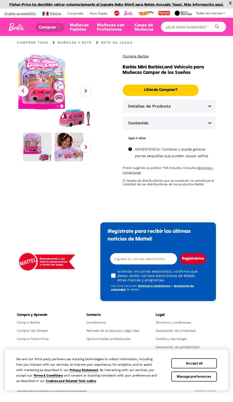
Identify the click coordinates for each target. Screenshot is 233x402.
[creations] (183, 13)
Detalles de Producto (149, 106)
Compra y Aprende (32, 315)
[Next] (85, 91)
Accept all (194, 363)
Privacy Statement (84, 370)
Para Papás (98, 13)
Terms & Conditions (48, 375)
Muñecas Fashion (79, 27)
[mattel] (117, 13)
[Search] (216, 26)
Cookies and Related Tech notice (71, 381)
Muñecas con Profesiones (110, 27)
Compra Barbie (135, 56)
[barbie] (129, 13)
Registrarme (193, 259)
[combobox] (193, 27)
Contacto (93, 315)
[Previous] (22, 91)
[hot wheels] (146, 13)
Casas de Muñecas (143, 27)
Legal (160, 315)
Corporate (75, 13)
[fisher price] (164, 13)
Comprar (48, 27)
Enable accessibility (20, 13)
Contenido (138, 123)
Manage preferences (194, 376)
